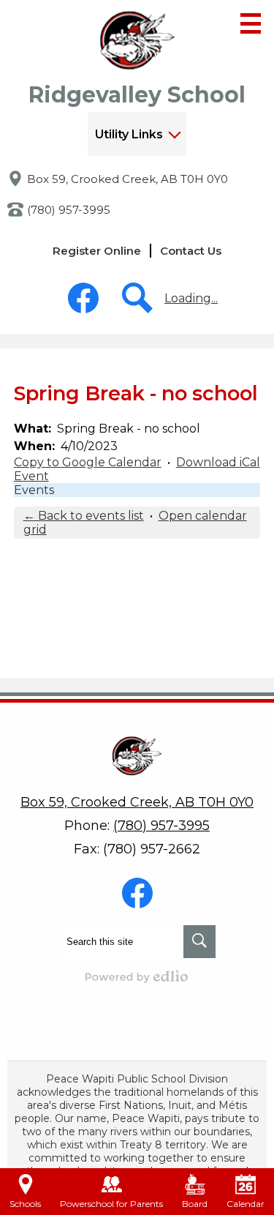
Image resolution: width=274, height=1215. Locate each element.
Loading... (191, 298)
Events (34, 490)
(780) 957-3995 (68, 210)
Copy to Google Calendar (87, 462)
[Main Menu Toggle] (251, 23)
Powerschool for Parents (111, 1203)
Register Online (97, 251)
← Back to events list (83, 516)
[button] (137, 134)
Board (195, 1203)
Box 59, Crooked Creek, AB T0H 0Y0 (127, 179)
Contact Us (190, 251)
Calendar (246, 1203)
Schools (25, 1203)
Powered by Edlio (137, 976)
